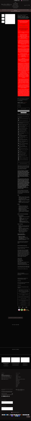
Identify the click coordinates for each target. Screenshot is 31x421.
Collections (21, 14)
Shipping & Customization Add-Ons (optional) (23, 122)
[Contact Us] (25, 359)
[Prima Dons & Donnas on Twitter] (6, 396)
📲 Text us (28, 416)
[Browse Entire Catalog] (6, 359)
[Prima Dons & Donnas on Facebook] (3, 396)
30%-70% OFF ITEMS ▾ (15, 6)
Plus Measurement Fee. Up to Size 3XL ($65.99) (23, 126)
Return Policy (23, 304)
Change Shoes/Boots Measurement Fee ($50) (22, 129)
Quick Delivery (15, 4)
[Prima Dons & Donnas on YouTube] (4, 396)
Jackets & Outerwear (25, 14)
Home (18, 14)
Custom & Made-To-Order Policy (23, 294)
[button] (23, 111)
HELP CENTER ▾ (15, 7)
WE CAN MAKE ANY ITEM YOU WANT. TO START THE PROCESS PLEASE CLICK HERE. (23, 29)
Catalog (5, 365)
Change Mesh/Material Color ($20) (22, 151)
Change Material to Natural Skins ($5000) (22, 153)
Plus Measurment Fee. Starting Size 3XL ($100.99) (23, 128)
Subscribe (17, 384)
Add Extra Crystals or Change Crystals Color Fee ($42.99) (23, 149)
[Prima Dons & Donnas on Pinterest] (7, 396)
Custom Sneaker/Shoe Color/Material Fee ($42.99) (23, 139)
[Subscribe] (12, 393)
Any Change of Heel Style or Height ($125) (23, 133)
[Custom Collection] (15, 359)
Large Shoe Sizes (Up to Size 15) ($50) (23, 138)
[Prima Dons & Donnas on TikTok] (9, 396)
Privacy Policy (17, 383)
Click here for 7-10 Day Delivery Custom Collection (23, 287)
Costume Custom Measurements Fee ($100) (22, 154)
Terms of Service (18, 382)
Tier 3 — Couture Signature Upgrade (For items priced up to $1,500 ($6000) (22, 146)
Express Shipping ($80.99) (23, 157)
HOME (15, 2)
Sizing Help (19, 280)
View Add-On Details (23, 163)
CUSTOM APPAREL (15, 3)
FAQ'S (16, 386)
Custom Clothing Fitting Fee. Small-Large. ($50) (23, 124)
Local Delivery (23, 298)
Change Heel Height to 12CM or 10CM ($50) (22, 131)
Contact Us (17, 374)
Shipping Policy (18, 380)
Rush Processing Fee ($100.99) (22, 156)
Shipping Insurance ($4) (23, 120)
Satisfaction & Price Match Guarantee (23, 300)
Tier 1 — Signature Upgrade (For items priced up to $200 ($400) (23, 142)
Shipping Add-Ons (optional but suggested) (23, 117)
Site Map (17, 385)
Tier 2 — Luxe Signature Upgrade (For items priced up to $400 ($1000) (23, 144)
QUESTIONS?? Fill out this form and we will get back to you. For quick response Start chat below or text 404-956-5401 (24, 291)
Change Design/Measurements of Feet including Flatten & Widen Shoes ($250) (22, 135)
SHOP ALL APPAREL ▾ (15, 5)
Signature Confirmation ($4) (23, 119)
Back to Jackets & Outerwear (16, 317)
